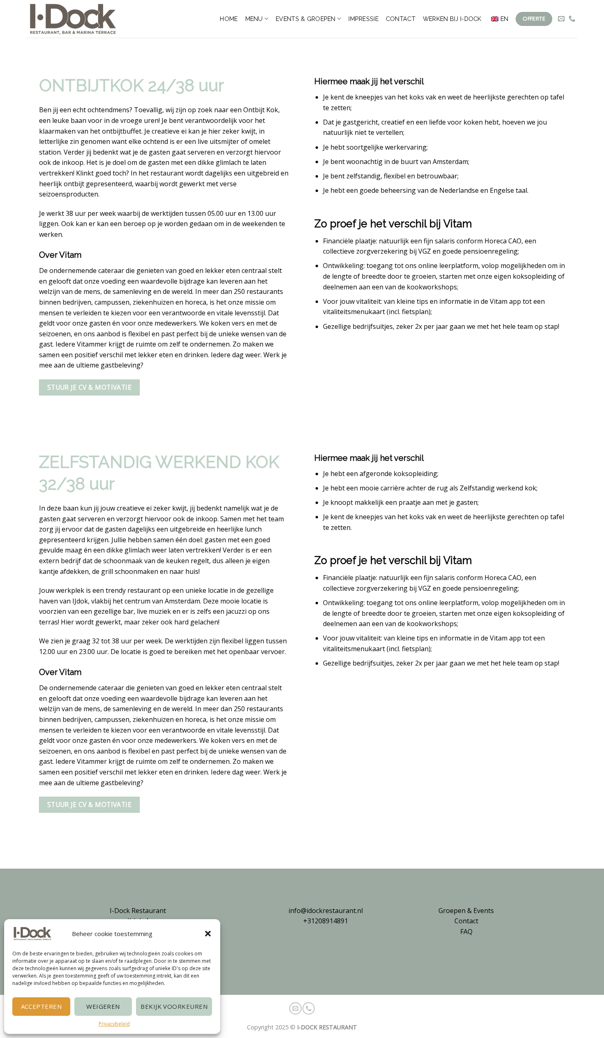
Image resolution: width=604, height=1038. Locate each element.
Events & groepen (306, 18)
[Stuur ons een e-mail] (561, 19)
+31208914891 (325, 920)
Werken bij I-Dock (452, 18)
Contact (400, 18)
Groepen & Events (466, 910)
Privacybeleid (114, 1023)
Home (228, 18)
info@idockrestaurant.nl (325, 910)
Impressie (363, 18)
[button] (208, 933)
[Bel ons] (572, 19)
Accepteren (41, 1006)
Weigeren (103, 1006)
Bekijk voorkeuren (174, 1006)
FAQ (466, 931)
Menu (254, 18)
